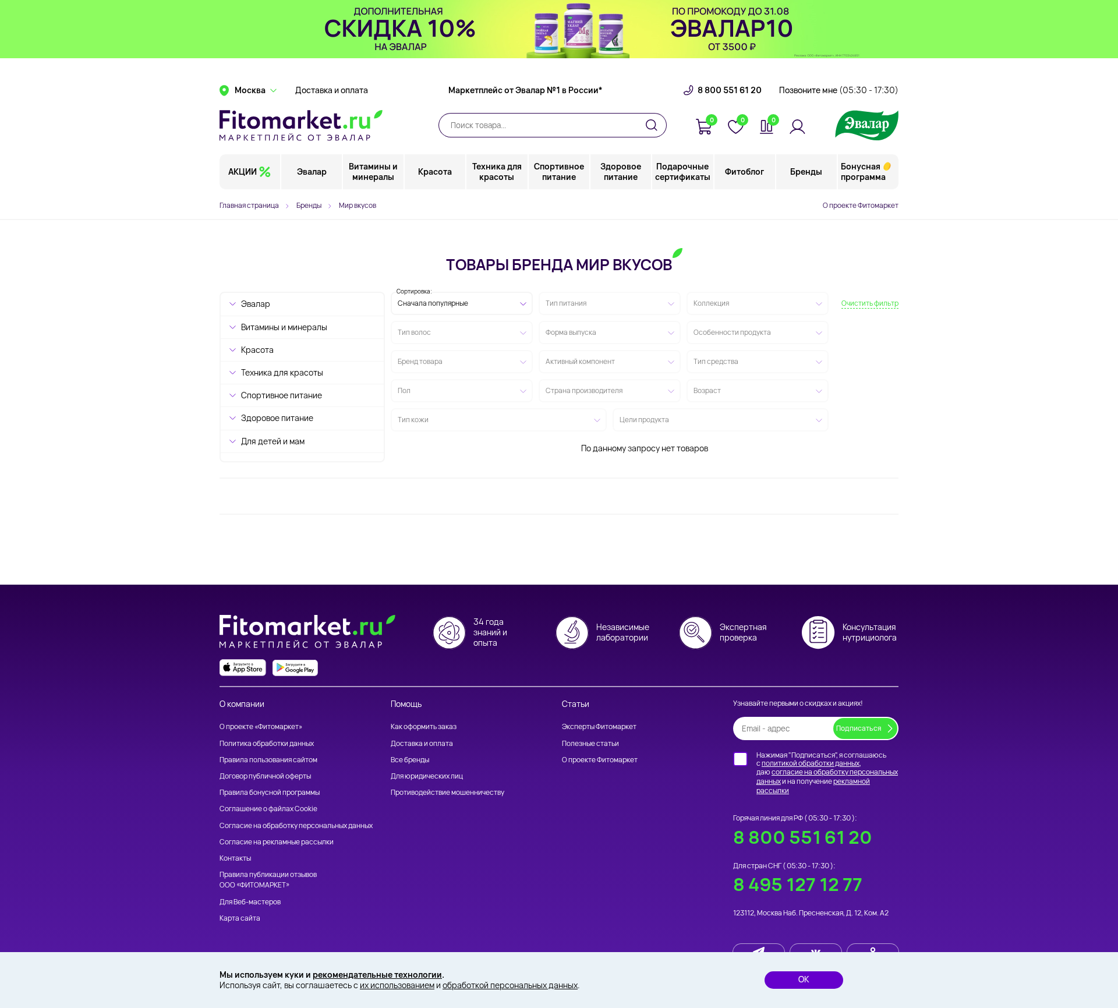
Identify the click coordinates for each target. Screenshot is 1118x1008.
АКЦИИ (242, 171)
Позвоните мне (838, 90)
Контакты (235, 858)
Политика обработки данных (267, 743)
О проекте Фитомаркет (860, 205)
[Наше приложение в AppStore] (243, 667)
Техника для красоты (497, 171)
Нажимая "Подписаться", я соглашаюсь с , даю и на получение (827, 772)
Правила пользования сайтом (268, 760)
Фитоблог (744, 171)
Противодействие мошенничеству (447, 792)
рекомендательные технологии (377, 974)
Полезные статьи (590, 743)
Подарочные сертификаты (682, 171)
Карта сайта (240, 918)
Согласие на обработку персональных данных (296, 825)
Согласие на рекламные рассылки (277, 842)
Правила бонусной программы (270, 792)
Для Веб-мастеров (250, 902)
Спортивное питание (559, 171)
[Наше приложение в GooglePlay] (295, 667)
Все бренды (410, 760)
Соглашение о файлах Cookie (268, 809)
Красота (435, 171)
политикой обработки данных (810, 763)
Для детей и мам (273, 441)
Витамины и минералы (373, 171)
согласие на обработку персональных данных (827, 776)
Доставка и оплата (331, 90)
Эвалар (312, 171)
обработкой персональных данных (510, 985)
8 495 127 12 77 (797, 884)
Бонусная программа (863, 171)
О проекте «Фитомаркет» (261, 726)
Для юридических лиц (427, 776)
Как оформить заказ (424, 726)
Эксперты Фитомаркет (599, 726)
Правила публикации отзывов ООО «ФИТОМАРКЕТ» (268, 879)
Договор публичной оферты (265, 776)
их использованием (397, 985)
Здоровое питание (620, 171)
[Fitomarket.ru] (301, 125)
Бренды (806, 171)
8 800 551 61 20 (730, 90)
